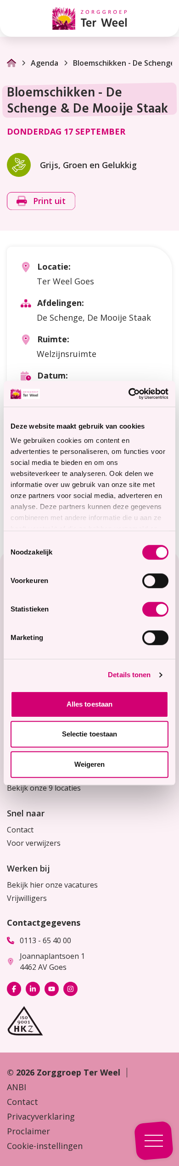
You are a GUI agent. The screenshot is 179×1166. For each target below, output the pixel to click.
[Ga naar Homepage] (11, 63)
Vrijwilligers (27, 898)
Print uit (49, 200)
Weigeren (89, 764)
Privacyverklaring (41, 1116)
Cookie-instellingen (45, 1145)
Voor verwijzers (34, 843)
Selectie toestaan (89, 734)
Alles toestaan (89, 704)
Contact (20, 830)
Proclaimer (28, 1131)
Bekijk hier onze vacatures (52, 885)
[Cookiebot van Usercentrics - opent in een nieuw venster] (128, 394)
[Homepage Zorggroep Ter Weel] (89, 18)
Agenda (44, 63)
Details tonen (129, 675)
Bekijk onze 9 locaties (44, 788)
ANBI (16, 1086)
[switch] (155, 580)
